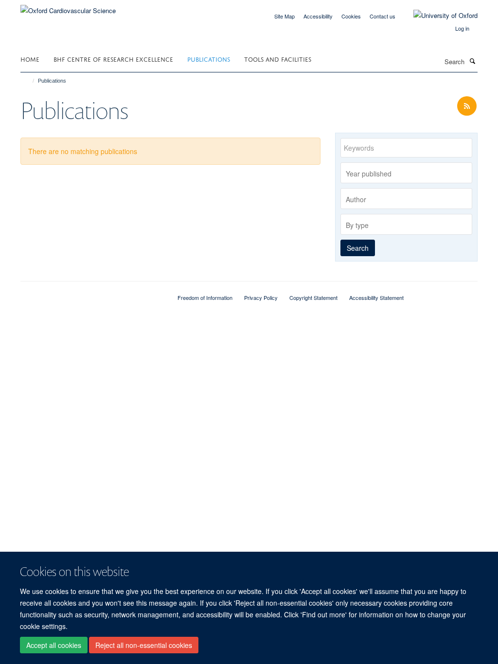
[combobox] (406, 172)
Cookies (351, 16)
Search (358, 248)
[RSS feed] (467, 106)
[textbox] (409, 173)
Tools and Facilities (277, 58)
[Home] (29, 80)
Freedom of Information (205, 297)
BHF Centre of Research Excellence (113, 58)
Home (29, 58)
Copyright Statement (313, 297)
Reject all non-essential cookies (143, 645)
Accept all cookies (53, 645)
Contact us (382, 16)
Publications (208, 58)
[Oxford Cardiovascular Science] (68, 7)
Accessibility (318, 16)
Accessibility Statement (376, 297)
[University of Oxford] (438, 15)
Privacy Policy (261, 297)
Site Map (284, 16)
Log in (462, 28)
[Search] (472, 60)
